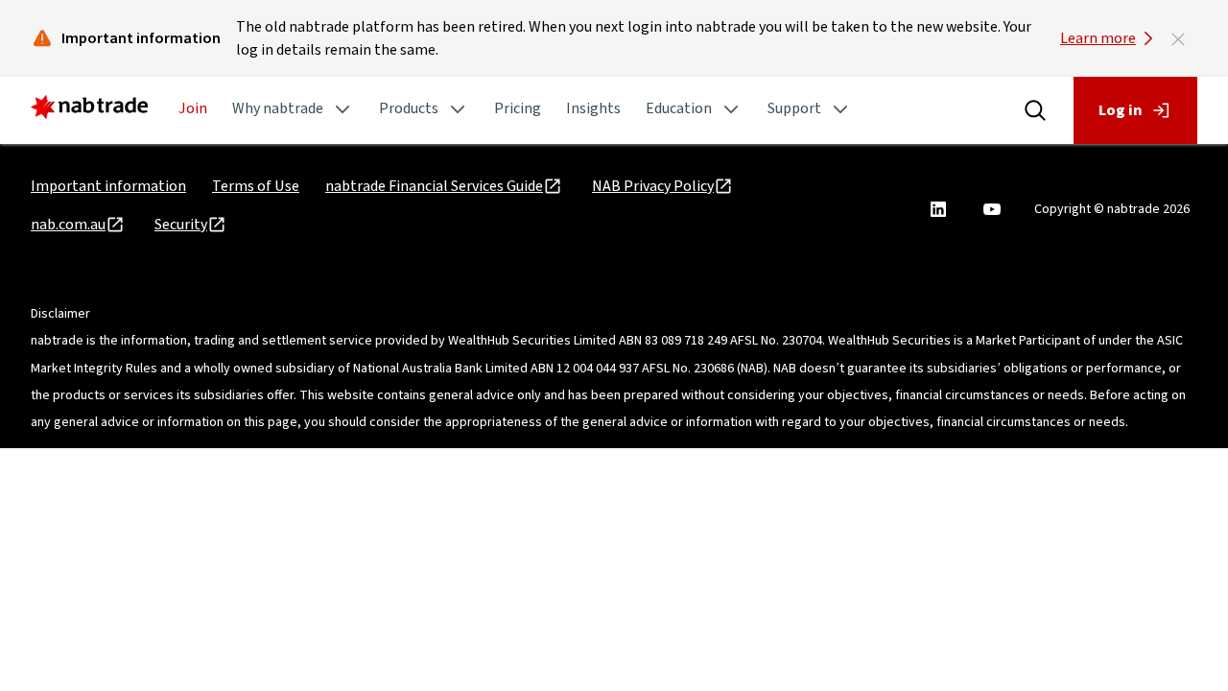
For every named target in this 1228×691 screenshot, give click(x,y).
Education (679, 108)
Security (180, 224)
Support (794, 108)
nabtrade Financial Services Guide (434, 186)
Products (408, 108)
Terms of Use (255, 186)
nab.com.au (68, 224)
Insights (593, 108)
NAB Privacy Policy (653, 186)
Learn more (1098, 38)
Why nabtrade (277, 108)
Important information (108, 186)
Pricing (517, 108)
